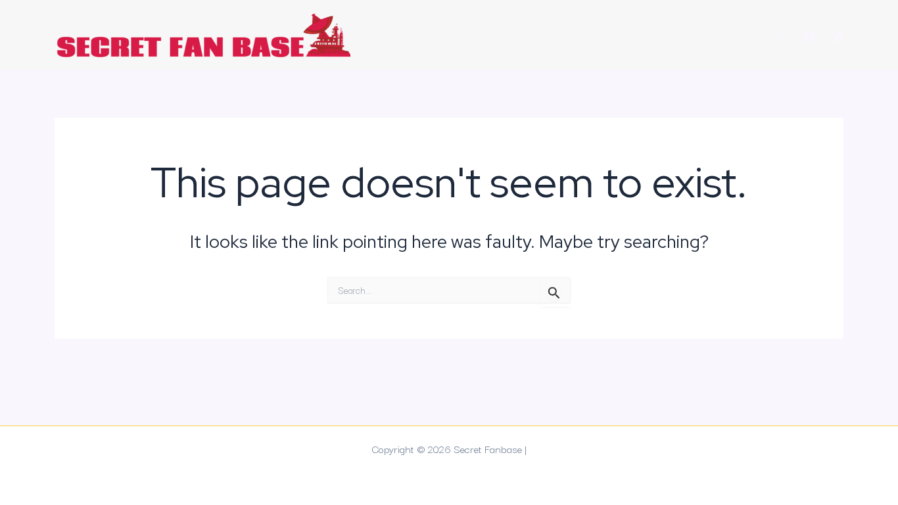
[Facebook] (809, 37)
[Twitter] (837, 37)
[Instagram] (781, 37)
